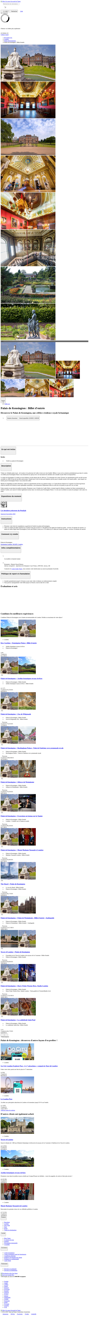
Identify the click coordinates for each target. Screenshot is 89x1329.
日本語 (6, 1299)
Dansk (6, 1286)
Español (6, 1291)
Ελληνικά (6, 1289)
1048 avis (7, 404)
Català (6, 1283)
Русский (6, 1304)
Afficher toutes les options (8, 1110)
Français (6, 1292)
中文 (5, 1307)
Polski (6, 1302)
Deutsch (6, 1288)
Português (7, 1301)
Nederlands (7, 1297)
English (6, 1281)
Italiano (6, 1296)
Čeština (6, 1284)
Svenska (6, 1305)
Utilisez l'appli (5, 34)
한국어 (6, 1294)
